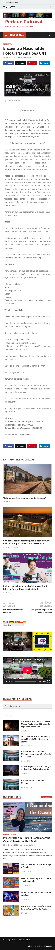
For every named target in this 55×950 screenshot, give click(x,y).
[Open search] (49, 35)
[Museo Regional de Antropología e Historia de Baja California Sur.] (11, 766)
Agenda (6, 834)
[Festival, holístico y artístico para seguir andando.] (11, 878)
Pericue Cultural (23, 21)
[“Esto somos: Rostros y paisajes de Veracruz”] (27, 480)
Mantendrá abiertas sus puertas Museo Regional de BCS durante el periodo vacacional (35, 724)
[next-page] (9, 921)
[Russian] (21, 622)
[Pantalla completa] (48, 681)
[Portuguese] (18, 622)
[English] (5, 622)
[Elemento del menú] (50, 6)
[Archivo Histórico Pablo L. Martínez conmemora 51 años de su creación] (11, 751)
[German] (11, 622)
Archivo (38, 946)
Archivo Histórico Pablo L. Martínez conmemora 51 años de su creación (36, 754)
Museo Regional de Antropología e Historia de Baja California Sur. (36, 767)
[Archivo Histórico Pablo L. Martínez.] (11, 780)
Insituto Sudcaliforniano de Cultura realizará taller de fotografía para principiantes (25, 587)
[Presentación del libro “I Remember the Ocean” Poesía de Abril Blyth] (27, 817)
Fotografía (7, 44)
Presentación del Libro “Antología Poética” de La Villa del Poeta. (36, 907)
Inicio (30, 946)
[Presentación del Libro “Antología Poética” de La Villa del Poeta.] (11, 906)
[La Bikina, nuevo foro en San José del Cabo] (11, 892)
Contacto (48, 946)
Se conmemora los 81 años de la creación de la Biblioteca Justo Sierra (35, 739)
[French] (8, 622)
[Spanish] (24, 622)
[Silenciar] (44, 681)
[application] (27, 670)
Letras (13, 834)
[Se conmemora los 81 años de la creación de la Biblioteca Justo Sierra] (11, 736)
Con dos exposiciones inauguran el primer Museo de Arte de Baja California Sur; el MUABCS (27, 542)
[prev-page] (5, 921)
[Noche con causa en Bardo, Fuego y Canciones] (11, 864)
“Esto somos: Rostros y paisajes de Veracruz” (24, 498)
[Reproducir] (6, 681)
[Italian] (14, 622)
